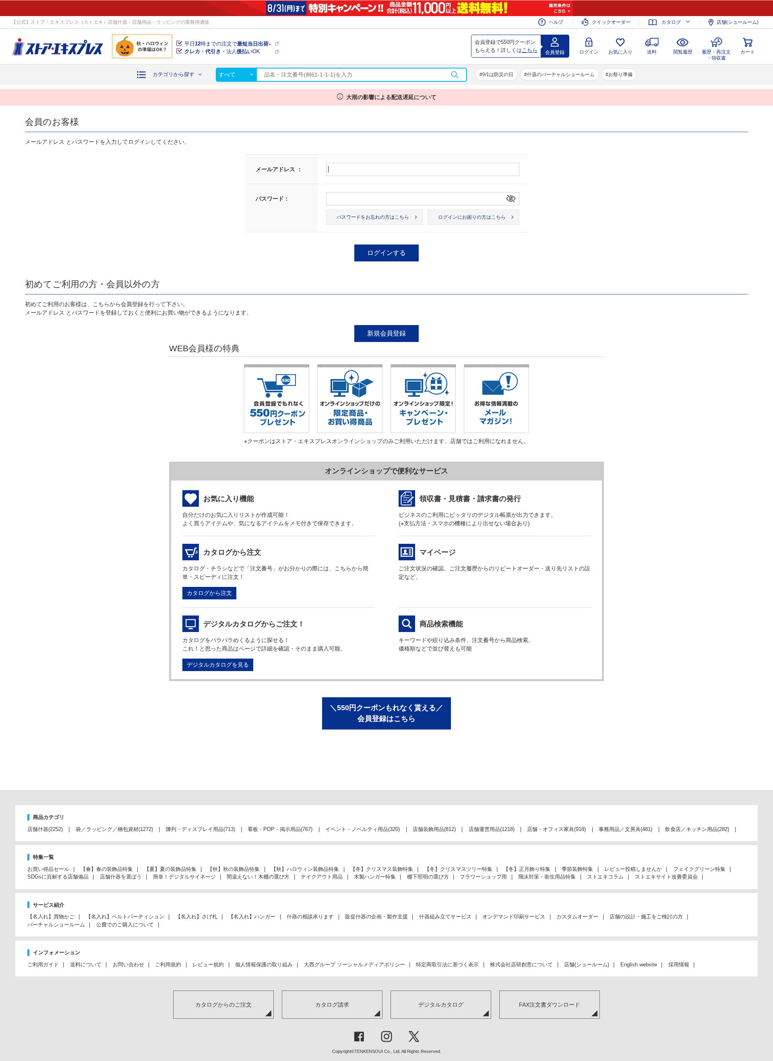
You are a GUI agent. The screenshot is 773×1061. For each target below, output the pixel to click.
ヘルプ (556, 22)
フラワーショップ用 (483, 877)
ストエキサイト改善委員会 (666, 877)
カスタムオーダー (577, 917)
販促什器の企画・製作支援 (376, 917)
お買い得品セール (48, 869)
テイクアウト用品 (322, 877)
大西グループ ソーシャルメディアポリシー (354, 965)
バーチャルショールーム (56, 925)
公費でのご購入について (125, 925)
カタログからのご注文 (223, 1004)
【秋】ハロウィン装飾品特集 (305, 869)
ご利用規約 (168, 965)
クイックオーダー (611, 22)
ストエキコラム (605, 877)
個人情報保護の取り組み (264, 965)
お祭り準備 (620, 74)
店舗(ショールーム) (738, 22)
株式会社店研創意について (521, 965)
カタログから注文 (209, 593)
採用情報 (678, 965)
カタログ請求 (332, 1004)
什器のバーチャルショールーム (561, 74)
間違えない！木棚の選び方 (258, 877)
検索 (454, 74)
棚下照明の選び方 (428, 877)
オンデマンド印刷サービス (513, 917)
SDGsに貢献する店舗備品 (58, 877)
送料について (85, 965)
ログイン (589, 52)
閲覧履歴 (682, 52)
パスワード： (272, 198)
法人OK (222, 51)
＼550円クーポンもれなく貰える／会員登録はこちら (386, 713)
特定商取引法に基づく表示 (447, 965)
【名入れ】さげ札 (196, 917)
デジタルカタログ (440, 1004)
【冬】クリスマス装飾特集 (381, 869)
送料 (652, 52)
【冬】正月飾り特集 (526, 869)
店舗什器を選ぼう (121, 877)
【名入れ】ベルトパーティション (125, 917)
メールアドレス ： (279, 169)
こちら (529, 50)
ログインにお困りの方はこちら (472, 217)
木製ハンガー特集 (375, 877)
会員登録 (554, 52)
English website (638, 965)
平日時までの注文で (227, 44)
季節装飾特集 (577, 869)
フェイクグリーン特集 (699, 869)
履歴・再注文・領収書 (716, 53)
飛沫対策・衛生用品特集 (547, 877)
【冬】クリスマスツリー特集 (458, 869)
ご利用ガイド (43, 965)
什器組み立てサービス (445, 917)
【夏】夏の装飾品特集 (170, 869)
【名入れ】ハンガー (251, 917)
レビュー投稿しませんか (633, 869)
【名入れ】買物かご (50, 917)
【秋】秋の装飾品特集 (233, 869)
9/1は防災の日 (497, 74)
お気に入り (620, 52)
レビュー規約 (208, 965)
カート (747, 52)
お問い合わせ (128, 965)
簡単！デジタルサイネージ (184, 877)
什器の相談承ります (310, 917)
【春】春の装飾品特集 (107, 869)
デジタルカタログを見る (218, 664)
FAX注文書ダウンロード (549, 1004)
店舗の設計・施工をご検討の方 (646, 917)
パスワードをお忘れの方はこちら (373, 217)
